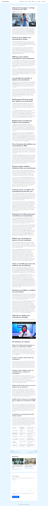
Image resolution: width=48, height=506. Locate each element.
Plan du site (43, 1)
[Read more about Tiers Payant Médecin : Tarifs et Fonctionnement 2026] (30, 461)
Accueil (26, 1)
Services (33, 1)
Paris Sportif (22, 1)
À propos (29, 1)
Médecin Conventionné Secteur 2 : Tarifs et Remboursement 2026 (17, 466)
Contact (39, 1)
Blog (36, 1)
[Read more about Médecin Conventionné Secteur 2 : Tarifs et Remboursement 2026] (18, 461)
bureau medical (5, 1)
